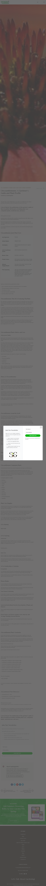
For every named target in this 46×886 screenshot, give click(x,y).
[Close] (41, 427)
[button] (13, 455)
